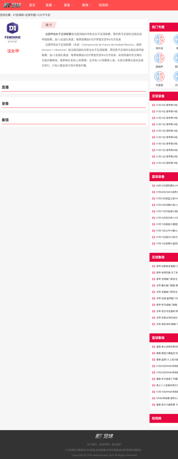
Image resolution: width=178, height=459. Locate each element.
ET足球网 (18, 15)
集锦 (87, 5)
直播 (50, 5)
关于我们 (92, 444)
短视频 (105, 5)
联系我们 (117, 444)
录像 (69, 5)
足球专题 (30, 15)
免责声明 (104, 444)
